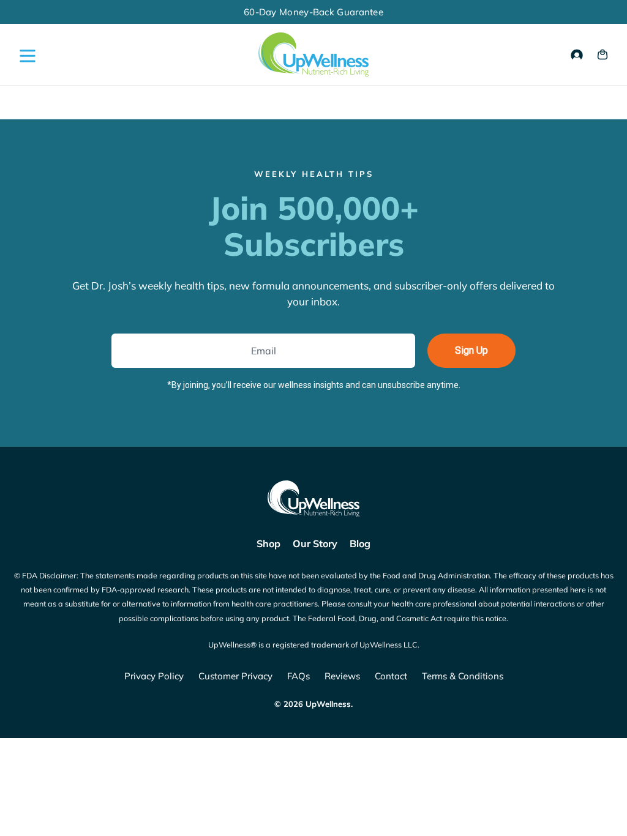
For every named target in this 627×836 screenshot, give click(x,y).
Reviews (342, 676)
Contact (391, 676)
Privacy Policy (154, 676)
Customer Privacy (235, 676)
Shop (268, 543)
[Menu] (24, 54)
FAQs (298, 676)
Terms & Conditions (462, 676)
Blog (360, 543)
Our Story (315, 543)
